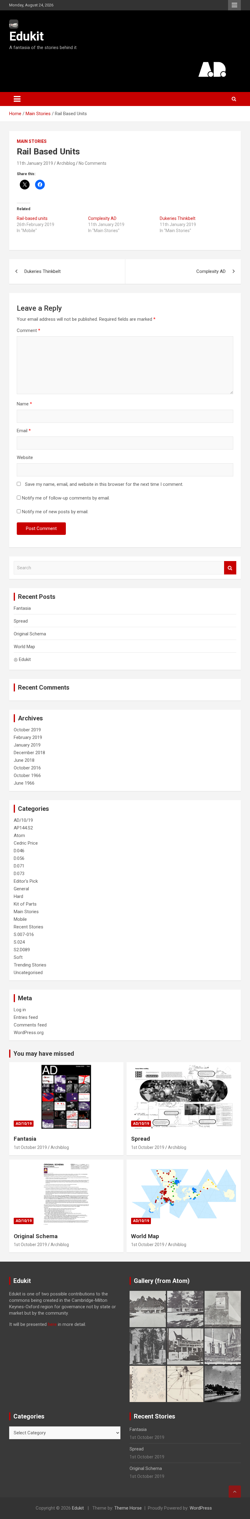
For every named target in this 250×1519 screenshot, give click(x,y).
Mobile (20, 919)
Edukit (26, 36)
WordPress (201, 1508)
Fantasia (22, 608)
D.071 (19, 866)
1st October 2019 (30, 1147)
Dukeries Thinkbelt (177, 218)
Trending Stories (30, 965)
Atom (19, 835)
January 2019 (27, 745)
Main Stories (32, 141)
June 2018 (24, 760)
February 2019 (28, 737)
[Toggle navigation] (17, 99)
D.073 (19, 873)
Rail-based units (32, 218)
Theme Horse (128, 1508)
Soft (18, 957)
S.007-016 (24, 934)
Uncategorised (28, 972)
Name (24, 404)
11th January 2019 (35, 163)
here (52, 1324)
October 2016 (27, 768)
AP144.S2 (23, 828)
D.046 (19, 850)
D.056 (19, 858)
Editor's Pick (26, 881)
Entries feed (26, 1017)
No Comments (92, 163)
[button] (147, 1309)
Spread (21, 621)
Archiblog (66, 163)
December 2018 (29, 752)
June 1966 (24, 783)
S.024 (19, 942)
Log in (20, 1009)
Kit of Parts (25, 904)
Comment (28, 330)
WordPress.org (29, 1032)
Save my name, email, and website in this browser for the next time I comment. (104, 484)
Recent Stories (28, 927)
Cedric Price (26, 843)
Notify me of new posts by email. (55, 511)
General (21, 889)
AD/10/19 (23, 820)
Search (230, 568)
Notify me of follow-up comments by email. (66, 498)
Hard (18, 896)
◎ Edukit (22, 659)
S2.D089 (22, 949)
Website (25, 457)
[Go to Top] (235, 1491)
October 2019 (27, 730)
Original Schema (30, 634)
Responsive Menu (234, 5)
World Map (24, 646)
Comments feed (30, 1025)
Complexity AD (102, 218)
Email (24, 430)
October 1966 (27, 775)
